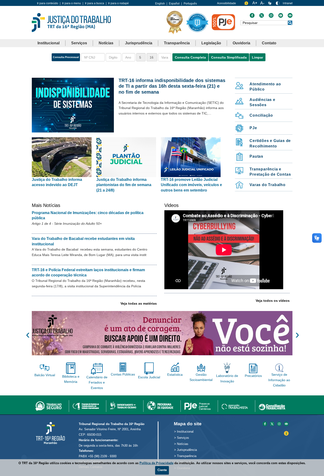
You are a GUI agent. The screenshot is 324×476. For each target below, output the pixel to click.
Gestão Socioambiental (201, 377)
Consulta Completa (190, 57)
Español (174, 3)
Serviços (79, 43)
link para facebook (265, 424)
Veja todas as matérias (138, 303)
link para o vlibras (270, 4)
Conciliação (261, 115)
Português (190, 3)
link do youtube (280, 16)
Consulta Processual (66, 57)
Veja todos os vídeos (273, 300)
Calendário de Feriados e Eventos (96, 382)
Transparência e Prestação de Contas (270, 172)
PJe (253, 128)
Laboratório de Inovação (227, 378)
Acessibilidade (226, 3)
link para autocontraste (278, 4)
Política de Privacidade (156, 463)
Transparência (177, 43)
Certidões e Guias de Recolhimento (270, 143)
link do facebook (252, 16)
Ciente (162, 470)
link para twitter (272, 424)
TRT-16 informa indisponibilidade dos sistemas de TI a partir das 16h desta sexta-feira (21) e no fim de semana (172, 86)
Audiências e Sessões (262, 102)
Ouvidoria (241, 43)
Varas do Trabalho (268, 185)
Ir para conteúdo (47, 3)
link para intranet (287, 5)
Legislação (211, 43)
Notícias (106, 43)
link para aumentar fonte (254, 4)
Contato (269, 43)
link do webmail (290, 16)
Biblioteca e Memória (70, 379)
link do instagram (271, 16)
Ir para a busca (94, 3)
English (160, 3)
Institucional (48, 43)
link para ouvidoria (247, 4)
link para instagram (279, 424)
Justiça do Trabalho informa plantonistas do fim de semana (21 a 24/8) (123, 185)
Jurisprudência (138, 43)
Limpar (257, 57)
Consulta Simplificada (229, 57)
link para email (286, 424)
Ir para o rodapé (118, 3)
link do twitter (261, 16)
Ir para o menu (71, 3)
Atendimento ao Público (265, 87)
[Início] (71, 22)
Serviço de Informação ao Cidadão (279, 380)
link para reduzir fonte (262, 4)
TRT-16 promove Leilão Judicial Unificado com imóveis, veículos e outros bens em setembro (191, 185)
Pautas (256, 156)
